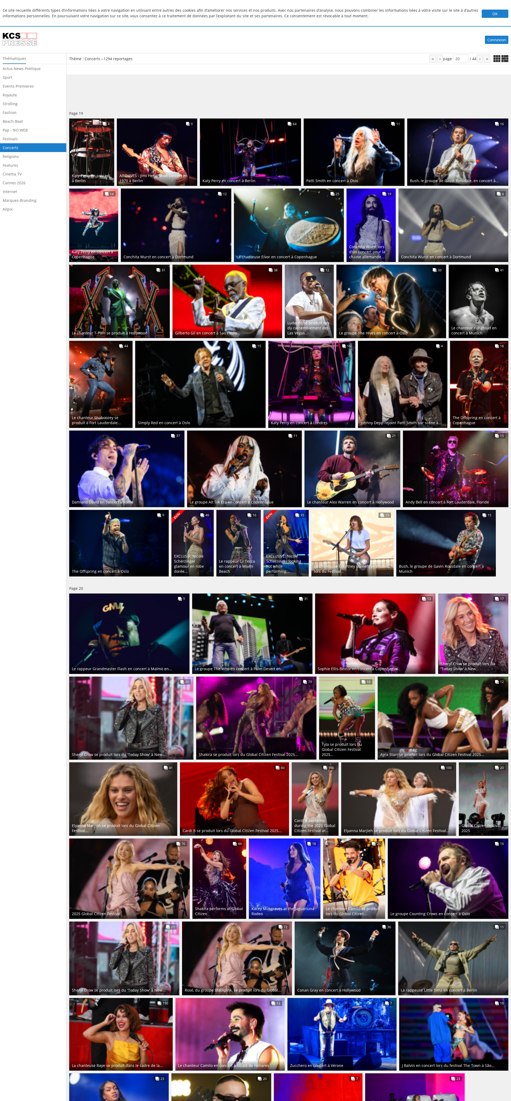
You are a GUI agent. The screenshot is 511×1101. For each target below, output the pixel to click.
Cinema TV (12, 174)
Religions (11, 156)
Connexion (496, 39)
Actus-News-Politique (22, 68)
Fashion (10, 112)
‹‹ (433, 58)
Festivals (10, 138)
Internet (10, 191)
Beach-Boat (13, 121)
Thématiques (14, 58)
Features (10, 165)
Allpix (8, 209)
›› (487, 58)
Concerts (10, 147)
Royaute (10, 94)
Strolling (10, 103)
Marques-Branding (19, 200)
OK (495, 13)
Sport (7, 77)
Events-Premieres (18, 86)
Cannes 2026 (14, 182)
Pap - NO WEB (15, 130)
